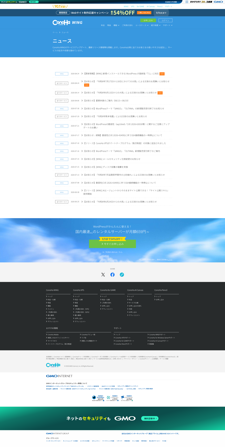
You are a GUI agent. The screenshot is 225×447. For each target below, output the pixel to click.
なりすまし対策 (131, 389)
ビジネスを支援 (84, 441)
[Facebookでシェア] (112, 275)
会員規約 (49, 357)
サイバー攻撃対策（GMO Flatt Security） (111, 389)
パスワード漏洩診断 (93, 386)
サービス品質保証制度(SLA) (102, 359)
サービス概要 (164, 359)
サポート (168, 6)
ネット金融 (135, 441)
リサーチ (119, 441)
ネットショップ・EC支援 (70, 441)
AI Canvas (151, 6)
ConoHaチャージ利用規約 (81, 357)
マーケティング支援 (108, 441)
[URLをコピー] (122, 275)
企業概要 (155, 359)
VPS (132, 6)
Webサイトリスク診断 (108, 386)
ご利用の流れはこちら (113, 252)
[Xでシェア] (103, 275)
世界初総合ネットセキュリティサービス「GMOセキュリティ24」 (65, 386)
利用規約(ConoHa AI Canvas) (147, 357)
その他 (164, 441)
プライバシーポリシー (130, 359)
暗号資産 (144, 441)
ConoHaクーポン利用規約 (100, 357)
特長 (109, 25)
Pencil (159, 6)
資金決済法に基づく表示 (84, 359)
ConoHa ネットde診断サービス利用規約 (123, 357)
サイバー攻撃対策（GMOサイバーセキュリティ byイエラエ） (78, 389)
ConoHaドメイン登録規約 (62, 357)
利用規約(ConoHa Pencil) (167, 357)
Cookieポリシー (145, 359)
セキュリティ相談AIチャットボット (128, 386)
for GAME (140, 6)
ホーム (55, 32)
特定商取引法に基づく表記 (65, 359)
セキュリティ (96, 441)
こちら (170, 259)
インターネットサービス (53, 441)
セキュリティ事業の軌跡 (145, 389)
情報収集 (127, 441)
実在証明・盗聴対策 (52, 389)
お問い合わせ (117, 359)
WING (126, 6)
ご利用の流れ (127, 25)
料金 (103, 25)
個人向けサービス (154, 441)
